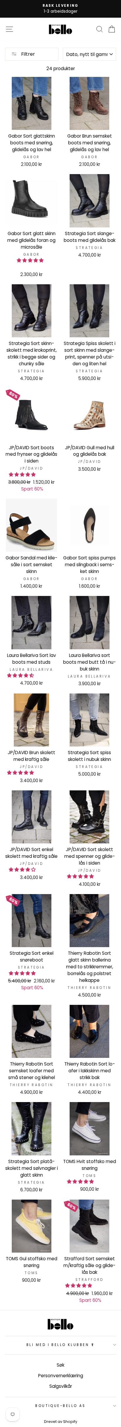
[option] (60, 9)
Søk (60, 1365)
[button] (31, 260)
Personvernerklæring (60, 1376)
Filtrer (27, 54)
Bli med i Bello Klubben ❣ (60, 1344)
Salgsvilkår (60, 1386)
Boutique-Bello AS (60, 1405)
